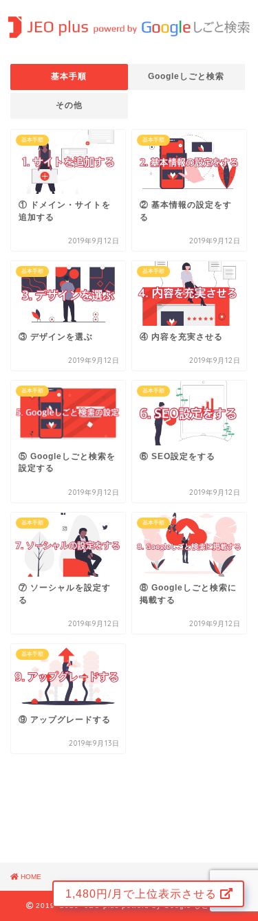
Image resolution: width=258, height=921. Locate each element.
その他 (69, 105)
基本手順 (69, 76)
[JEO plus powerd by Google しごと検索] (129, 29)
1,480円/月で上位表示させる (142, 894)
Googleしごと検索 (186, 76)
